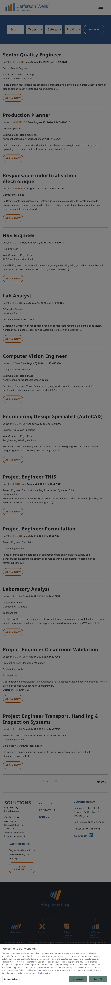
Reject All (98, 979)
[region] (55, 964)
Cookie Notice (44, 973)
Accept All (78, 979)
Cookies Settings (12, 979)
